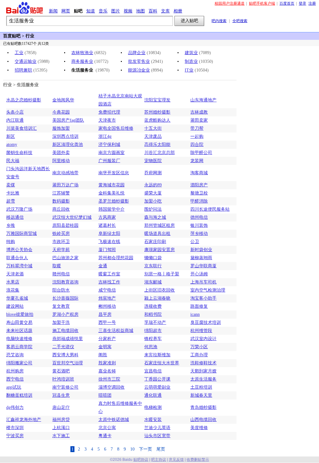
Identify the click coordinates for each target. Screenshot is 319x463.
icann (195, 314)
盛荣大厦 (153, 193)
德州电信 (199, 217)
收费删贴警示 (198, 459)
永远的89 (153, 185)
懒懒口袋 (153, 257)
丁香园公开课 (157, 379)
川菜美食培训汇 (21, 128)
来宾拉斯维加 (157, 355)
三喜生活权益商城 (115, 330)
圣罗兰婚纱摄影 (113, 201)
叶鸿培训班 (63, 379)
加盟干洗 (61, 322)
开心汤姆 (199, 274)
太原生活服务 (203, 379)
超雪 (10, 201)
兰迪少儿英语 (157, 427)
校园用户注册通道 (230, 3)
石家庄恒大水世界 (161, 363)
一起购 (196, 136)
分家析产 (107, 338)
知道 (90, 10)
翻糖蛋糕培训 (19, 395)
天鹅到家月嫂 (203, 371)
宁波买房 (15, 435)
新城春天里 (201, 395)
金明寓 (105, 346)
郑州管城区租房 (159, 225)
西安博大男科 (65, 355)
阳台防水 (61, 290)
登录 (302, 3)
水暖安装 (153, 419)
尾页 (160, 449)
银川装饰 (199, 225)
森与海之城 (155, 217)
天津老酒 (15, 274)
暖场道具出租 (157, 233)
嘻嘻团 (105, 395)
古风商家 (107, 217)
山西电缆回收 (203, 419)
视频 (128, 10)
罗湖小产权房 (65, 314)
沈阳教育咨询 (65, 282)
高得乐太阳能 (157, 144)
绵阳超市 (153, 330)
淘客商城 (199, 173)
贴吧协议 (140, 459)
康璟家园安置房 (159, 249)
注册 (312, 3)
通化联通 (153, 395)
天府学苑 (61, 249)
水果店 (12, 282)
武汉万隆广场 (19, 209)
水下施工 (61, 435)
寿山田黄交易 (19, 322)
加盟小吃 (153, 201)
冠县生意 (61, 395)
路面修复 (199, 306)
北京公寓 (107, 427)
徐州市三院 (109, 379)
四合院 (196, 144)
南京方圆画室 (111, 152)
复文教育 (61, 306)
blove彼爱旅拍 (19, 314)
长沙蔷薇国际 (65, 298)
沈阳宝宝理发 (157, 100)
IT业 (189, 70)
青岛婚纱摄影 (203, 407)
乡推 (10, 225)
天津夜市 (107, 120)
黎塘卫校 (199, 193)
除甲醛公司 (201, 152)
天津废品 (153, 136)
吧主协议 (158, 459)
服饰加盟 (61, 128)
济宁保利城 (109, 144)
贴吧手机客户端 (262, 3)
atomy (11, 144)
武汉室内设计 (203, 338)
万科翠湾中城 (19, 266)
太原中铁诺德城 (113, 419)
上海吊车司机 (203, 282)
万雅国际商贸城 (21, 233)
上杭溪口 (61, 427)
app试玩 (13, 387)
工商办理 (199, 355)
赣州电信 (61, 274)
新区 (10, 136)
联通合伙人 (17, 257)
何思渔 (150, 346)
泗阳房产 (199, 185)
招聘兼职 (23, 70)
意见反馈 (176, 459)
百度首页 (286, 3)
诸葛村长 (107, 225)
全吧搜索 (239, 21)
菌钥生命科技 (19, 152)
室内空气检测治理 (207, 290)
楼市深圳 (15, 427)
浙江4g (105, 136)
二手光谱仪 (63, 346)
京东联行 (153, 266)
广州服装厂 (109, 160)
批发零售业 (139, 61)
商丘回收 (61, 209)
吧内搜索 (219, 21)
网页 (65, 10)
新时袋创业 (201, 249)
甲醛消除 (199, 201)
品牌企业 (136, 52)
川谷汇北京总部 (159, 152)
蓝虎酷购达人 (157, 120)
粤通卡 (105, 435)
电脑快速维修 (19, 338)
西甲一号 (107, 322)
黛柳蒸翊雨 (201, 257)
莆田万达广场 (65, 185)
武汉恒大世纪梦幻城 (72, 217)
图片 (115, 10)
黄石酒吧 (61, 371)
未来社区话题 (19, 330)
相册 (178, 10)
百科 (153, 10)
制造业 (191, 61)
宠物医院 (153, 160)
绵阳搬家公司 (19, 363)
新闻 (53, 10)
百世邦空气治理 (67, 363)
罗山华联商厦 (203, 266)
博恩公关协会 (19, 249)
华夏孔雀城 (17, 298)
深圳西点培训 (65, 136)
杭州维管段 (201, 330)
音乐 (103, 10)
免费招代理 (109, 112)
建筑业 (191, 52)
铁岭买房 (61, 233)
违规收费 (153, 306)
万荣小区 (199, 346)
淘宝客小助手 (203, 298)
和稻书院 (153, 314)
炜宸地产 (107, 298)
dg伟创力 (15, 407)
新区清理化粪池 (67, 144)
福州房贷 (61, 419)
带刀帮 (196, 128)
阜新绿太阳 (109, 233)
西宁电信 (15, 379)
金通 (102, 266)
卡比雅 (12, 193)
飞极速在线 (109, 241)
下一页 (145, 449)
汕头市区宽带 (157, 435)
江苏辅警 (61, 193)
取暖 (56, 266)
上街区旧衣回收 (159, 290)
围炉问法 (153, 209)
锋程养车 (153, 338)
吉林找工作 (109, 282)
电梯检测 (153, 407)
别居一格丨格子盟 (161, 274)
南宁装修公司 (65, 387)
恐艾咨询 (15, 355)
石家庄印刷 (155, 241)
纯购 (10, 241)
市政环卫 (61, 241)
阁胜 (102, 355)
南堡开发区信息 (113, 173)
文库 (165, 10)
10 (132, 449)
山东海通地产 (203, 100)
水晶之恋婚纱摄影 (23, 100)
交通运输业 (25, 61)
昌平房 (105, 314)
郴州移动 (107, 306)
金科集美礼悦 (111, 193)
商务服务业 (82, 61)
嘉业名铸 (107, 371)
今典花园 (61, 112)
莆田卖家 (199, 120)
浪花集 (12, 290)
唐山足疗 (61, 407)
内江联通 (15, 120)
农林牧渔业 (82, 52)
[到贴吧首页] (24, 8)
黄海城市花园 (111, 185)
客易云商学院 (19, 346)
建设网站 (15, 306)
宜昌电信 (153, 371)
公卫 (194, 241)
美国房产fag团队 (68, 120)
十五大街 (153, 128)
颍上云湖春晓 (157, 298)
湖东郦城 (153, 282)
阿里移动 (61, 160)
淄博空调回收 (111, 387)
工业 (19, 52)
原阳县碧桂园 (65, 225)
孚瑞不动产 (155, 322)
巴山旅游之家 (65, 257)
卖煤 (10, 185)
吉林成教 (199, 112)
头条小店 (15, 112)
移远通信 (15, 217)
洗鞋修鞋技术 (203, 363)
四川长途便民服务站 (210, 209)
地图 (140, 10)
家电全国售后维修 (115, 128)
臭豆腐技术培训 (205, 322)
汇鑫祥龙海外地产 (23, 419)
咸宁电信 (107, 290)
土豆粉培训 (201, 387)
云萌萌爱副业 (157, 387)
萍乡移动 (199, 233)
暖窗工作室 (109, 274)
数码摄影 (61, 201)
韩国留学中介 (111, 209)
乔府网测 (153, 173)
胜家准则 (107, 363)
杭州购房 (15, 371)
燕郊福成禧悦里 (67, 338)
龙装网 (196, 160)
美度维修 (199, 427)
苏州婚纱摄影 (157, 112)
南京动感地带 (65, 173)
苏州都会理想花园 (115, 257)
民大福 (12, 160)
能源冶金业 (139, 70)
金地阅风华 (63, 100)
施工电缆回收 (65, 330)
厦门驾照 (107, 249)
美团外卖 (61, 152)
